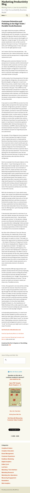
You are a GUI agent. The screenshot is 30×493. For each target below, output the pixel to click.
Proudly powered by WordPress (10, 489)
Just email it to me (15, 379)
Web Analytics (6, 483)
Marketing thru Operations (9, 475)
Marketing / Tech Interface (9, 469)
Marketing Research (8, 472)
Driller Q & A (5, 464)
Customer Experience (8, 456)
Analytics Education (8, 451)
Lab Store (5, 467)
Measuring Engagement (9, 478)
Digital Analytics (6, 461)
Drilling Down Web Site (15, 414)
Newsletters (5, 480)
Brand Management (8, 453)
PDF (10, 345)
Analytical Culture (7, 448)
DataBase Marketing (8, 459)
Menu (3, 15)
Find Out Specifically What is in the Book (13, 333)
